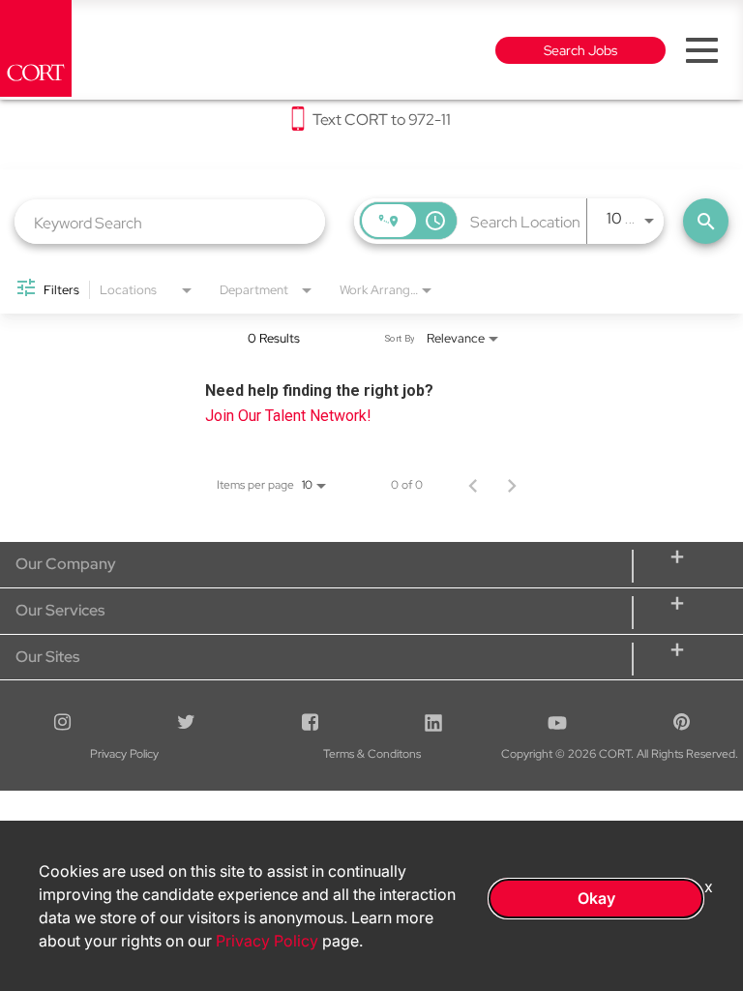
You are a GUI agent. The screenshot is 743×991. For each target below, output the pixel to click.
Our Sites (47, 656)
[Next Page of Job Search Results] (511, 484)
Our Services (59, 610)
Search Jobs (580, 50)
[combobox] (170, 222)
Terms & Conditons (372, 754)
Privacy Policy (124, 754)
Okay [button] (596, 898)
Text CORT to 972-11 (381, 120)
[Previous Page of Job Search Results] (473, 484)
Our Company (65, 564)
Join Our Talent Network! (288, 415)
